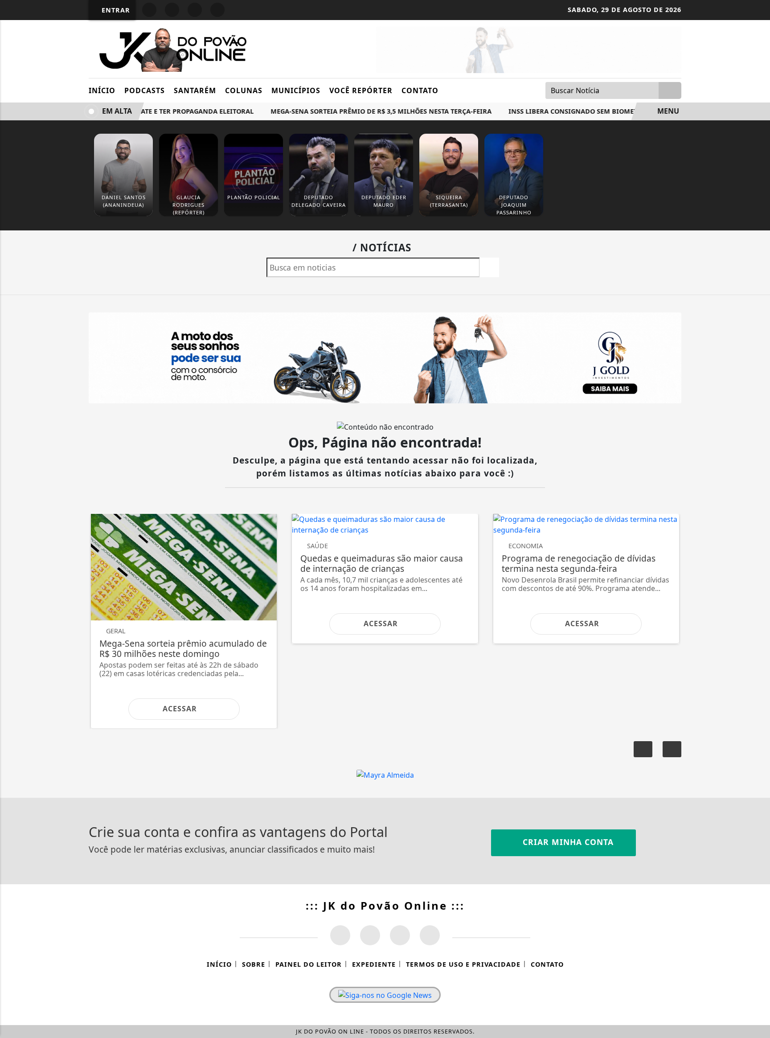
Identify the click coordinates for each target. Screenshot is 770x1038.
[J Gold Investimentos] (528, 49)
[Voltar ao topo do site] (757, 622)
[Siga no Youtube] (195, 10)
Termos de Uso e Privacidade (463, 964)
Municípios (295, 90)
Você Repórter (361, 90)
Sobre (253, 964)
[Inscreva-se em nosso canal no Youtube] (430, 935)
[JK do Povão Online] (170, 48)
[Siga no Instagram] (172, 10)
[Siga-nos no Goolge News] (385, 995)
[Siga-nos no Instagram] (370, 935)
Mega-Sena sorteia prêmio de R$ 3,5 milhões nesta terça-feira (364, 111)
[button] (672, 749)
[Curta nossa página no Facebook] (340, 935)
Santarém (195, 90)
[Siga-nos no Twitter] (400, 935)
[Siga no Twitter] (217, 10)
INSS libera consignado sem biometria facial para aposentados (608, 111)
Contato (419, 90)
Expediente (374, 964)
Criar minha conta (567, 842)
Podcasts (144, 90)
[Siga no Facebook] (149, 10)
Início (102, 90)
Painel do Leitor (308, 964)
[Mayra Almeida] (385, 775)
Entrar (114, 10)
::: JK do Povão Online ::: (385, 905)
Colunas (243, 90)
